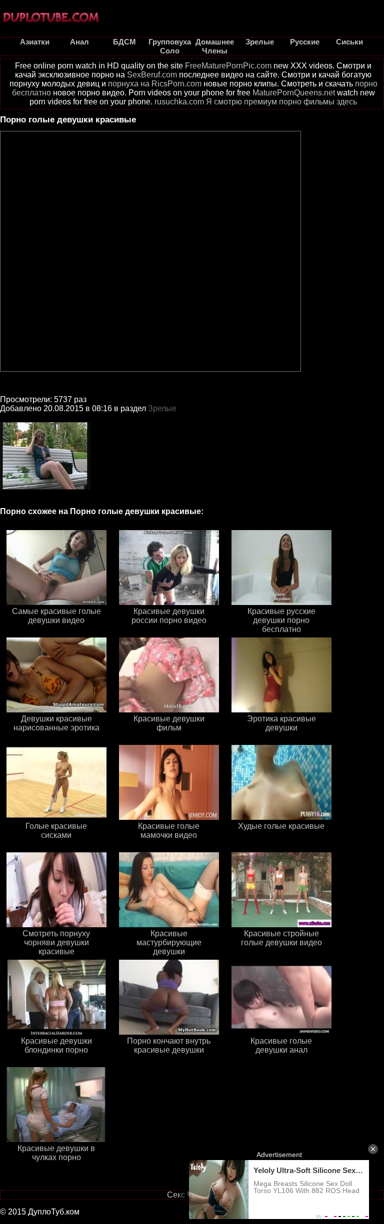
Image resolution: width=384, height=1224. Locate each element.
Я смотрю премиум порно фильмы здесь (281, 101)
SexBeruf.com (152, 74)
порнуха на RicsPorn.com (155, 83)
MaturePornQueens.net (293, 92)
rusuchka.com (179, 101)
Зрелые (162, 408)
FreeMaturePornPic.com (228, 65)
